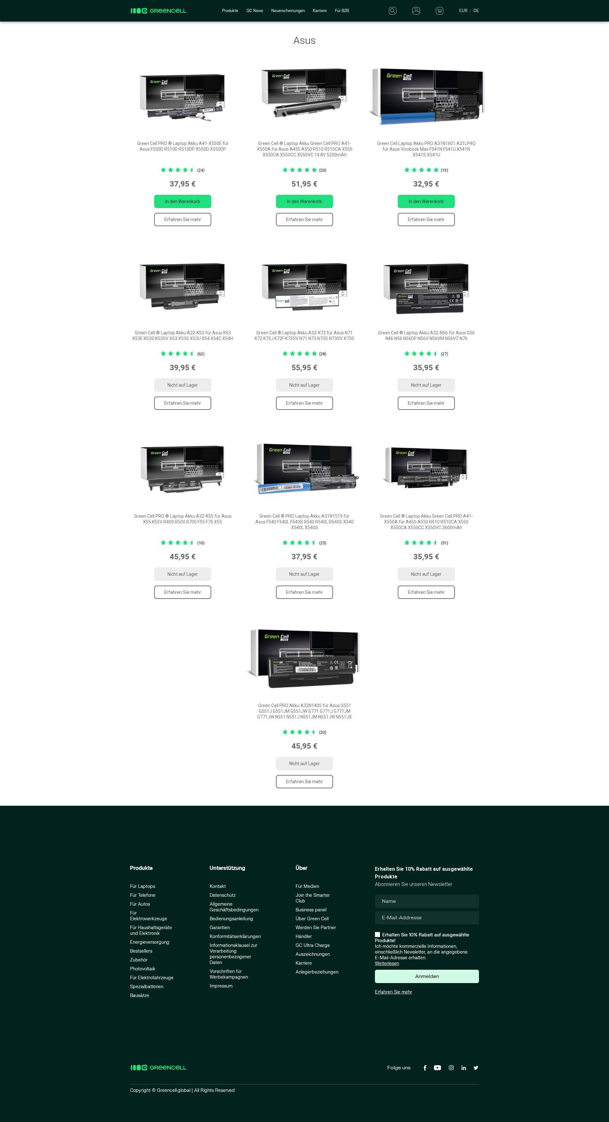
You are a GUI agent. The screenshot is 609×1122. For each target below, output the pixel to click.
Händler (304, 936)
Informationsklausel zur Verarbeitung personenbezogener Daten (233, 954)
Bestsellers (141, 951)
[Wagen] (439, 10)
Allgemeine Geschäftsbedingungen (234, 907)
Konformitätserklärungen (235, 936)
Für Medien (307, 886)
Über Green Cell (312, 919)
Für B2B (342, 10)
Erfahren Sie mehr (182, 219)
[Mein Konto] (416, 10)
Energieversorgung (149, 942)
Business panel (311, 910)
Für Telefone (142, 895)
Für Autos (140, 904)
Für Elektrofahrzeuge (152, 978)
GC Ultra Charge (313, 945)
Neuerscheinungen (288, 10)
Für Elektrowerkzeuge (148, 916)
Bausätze (139, 995)
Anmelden (427, 976)
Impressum (221, 986)
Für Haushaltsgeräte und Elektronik (151, 930)
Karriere (320, 10)
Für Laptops (142, 886)
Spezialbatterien (146, 986)
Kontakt (218, 886)
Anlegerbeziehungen (317, 972)
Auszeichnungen (313, 954)
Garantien (220, 927)
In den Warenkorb (182, 201)
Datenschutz (223, 895)
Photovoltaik (142, 969)
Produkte (230, 10)
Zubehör (138, 960)
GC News (254, 10)
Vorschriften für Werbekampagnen (229, 974)
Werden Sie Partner (316, 927)
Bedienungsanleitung (231, 919)
